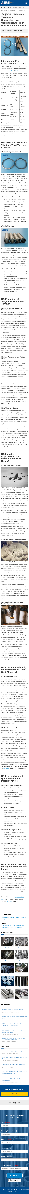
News (9, 7)
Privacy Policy (18, 1191)
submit (14, 1175)
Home (4, 7)
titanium (17, 71)
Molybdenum (21, 947)
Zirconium (21, 986)
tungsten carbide (7, 71)
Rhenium (21, 1000)
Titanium (7, 986)
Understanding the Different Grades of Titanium (13, 1051)
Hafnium (7, 1000)
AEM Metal (6, 768)
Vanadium (7, 973)
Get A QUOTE (14, 1093)
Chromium (21, 973)
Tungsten (7, 947)
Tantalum (7, 960)
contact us (9, 901)
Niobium (21, 960)
